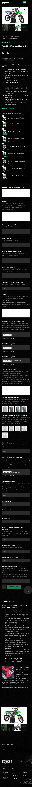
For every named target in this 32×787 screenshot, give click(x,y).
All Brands (15, 58)
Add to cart (13, 587)
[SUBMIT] (27, 750)
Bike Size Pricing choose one (12, 113)
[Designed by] (29, 783)
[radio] (15, 117)
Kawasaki (12, 60)
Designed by (23, 783)
